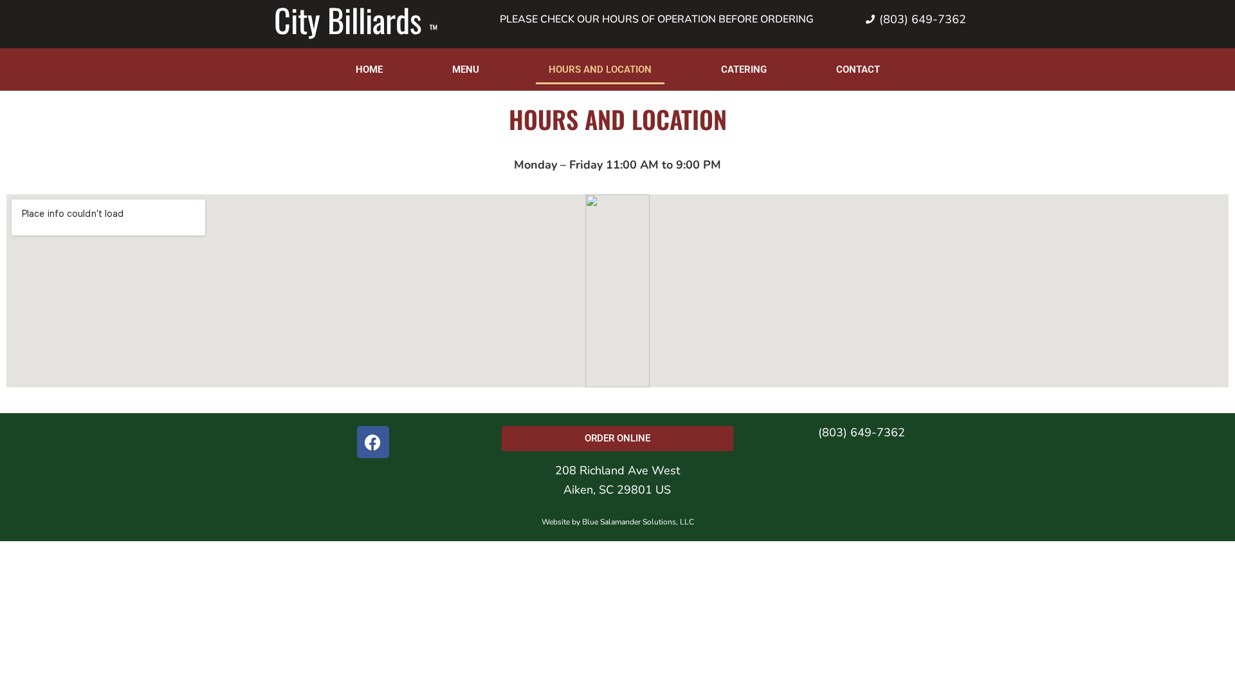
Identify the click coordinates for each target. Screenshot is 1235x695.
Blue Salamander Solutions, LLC (638, 522)
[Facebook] (373, 442)
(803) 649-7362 (861, 432)
